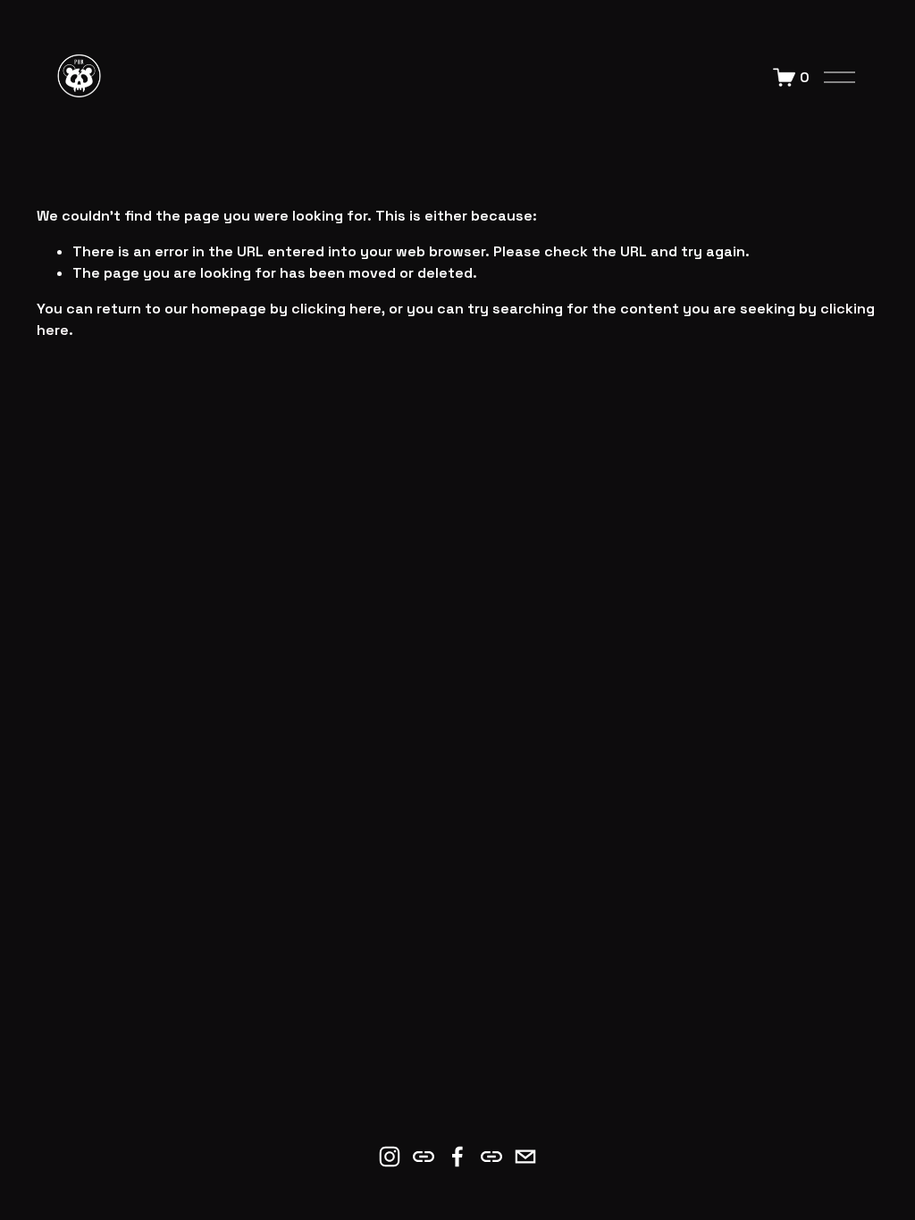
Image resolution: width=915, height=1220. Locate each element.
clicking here (336, 308)
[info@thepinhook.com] (525, 1156)
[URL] (423, 1156)
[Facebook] (457, 1156)
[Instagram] (389, 1156)
